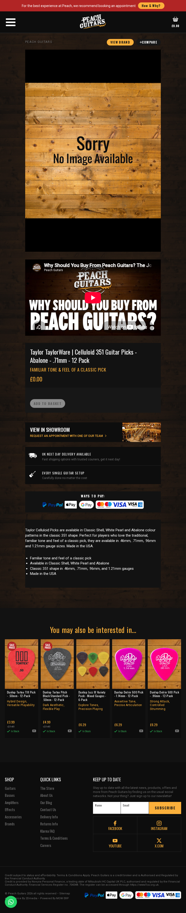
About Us (46, 795)
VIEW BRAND (120, 42)
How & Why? (151, 5)
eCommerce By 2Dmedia (21, 898)
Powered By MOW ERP (54, 898)
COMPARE (149, 42)
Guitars (10, 788)
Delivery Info (49, 816)
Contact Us (48, 809)
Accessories (13, 816)
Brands (10, 824)
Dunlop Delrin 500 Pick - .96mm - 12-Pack (164, 700)
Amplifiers (11, 802)
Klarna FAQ (47, 831)
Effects (10, 809)
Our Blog (46, 802)
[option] (94, 297)
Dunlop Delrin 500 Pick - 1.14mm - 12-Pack (128, 698)
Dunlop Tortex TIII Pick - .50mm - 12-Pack (21, 698)
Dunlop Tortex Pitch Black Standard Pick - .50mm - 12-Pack (56, 700)
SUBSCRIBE (165, 807)
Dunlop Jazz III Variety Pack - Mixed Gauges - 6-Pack (92, 700)
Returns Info (49, 824)
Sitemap (64, 893)
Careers (45, 845)
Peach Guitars (38, 42)
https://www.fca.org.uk (144, 884)
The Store (47, 788)
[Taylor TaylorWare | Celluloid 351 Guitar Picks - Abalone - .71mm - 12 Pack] (93, 151)
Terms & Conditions (54, 838)
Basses (10, 795)
